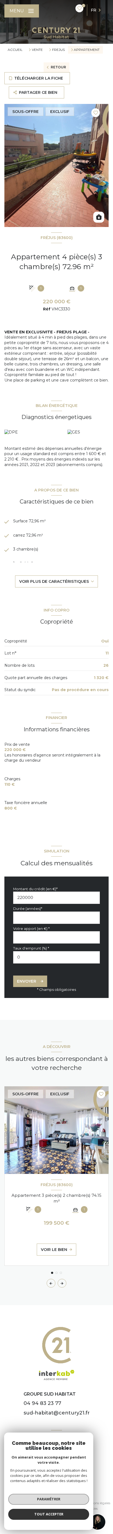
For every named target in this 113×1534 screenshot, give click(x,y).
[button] (62, 1283)
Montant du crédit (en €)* (35, 889)
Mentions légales (97, 1503)
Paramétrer (48, 1499)
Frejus (58, 49)
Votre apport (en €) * (31, 929)
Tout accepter (48, 1514)
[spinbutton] (56, 957)
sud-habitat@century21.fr (57, 1413)
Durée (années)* (27, 909)
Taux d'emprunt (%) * (31, 948)
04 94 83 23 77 (42, 1403)
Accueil (15, 50)
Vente (37, 49)
